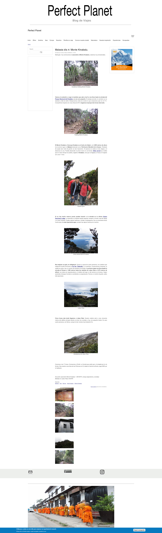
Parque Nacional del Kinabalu (64, 99)
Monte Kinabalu (78, 383)
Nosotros (58, 40)
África (34, 40)
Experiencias (116, 40)
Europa (52, 40)
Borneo (64, 383)
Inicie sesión (93, 386)
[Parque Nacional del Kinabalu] (64, 402)
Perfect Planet (34, 30)
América (40, 40)
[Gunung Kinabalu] (64, 449)
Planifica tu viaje (68, 40)
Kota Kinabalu (70, 383)
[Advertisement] (40, 84)
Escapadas (126, 40)
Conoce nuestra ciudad (82, 40)
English (132, 36)
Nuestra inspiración (105, 40)
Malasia (57, 383)
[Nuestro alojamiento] (64, 433)
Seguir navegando (139, 530)
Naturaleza (94, 40)
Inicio (29, 40)
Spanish (132, 35)
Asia (46, 40)
